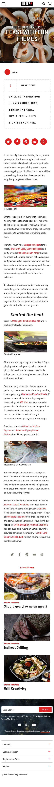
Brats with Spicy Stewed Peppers (26, 248)
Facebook (19, 725)
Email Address (9, 710)
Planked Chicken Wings (28, 252)
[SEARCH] (44, 3)
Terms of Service (7, 719)
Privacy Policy (43, 716)
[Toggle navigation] (3, 4)
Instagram (26, 725)
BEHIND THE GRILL (22, 109)
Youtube (34, 724)
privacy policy (45, 731)
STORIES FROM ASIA (22, 122)
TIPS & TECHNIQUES (22, 116)
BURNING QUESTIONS (23, 103)
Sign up (45, 710)
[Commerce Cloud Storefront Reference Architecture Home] (27, 3)
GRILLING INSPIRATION (24, 96)
